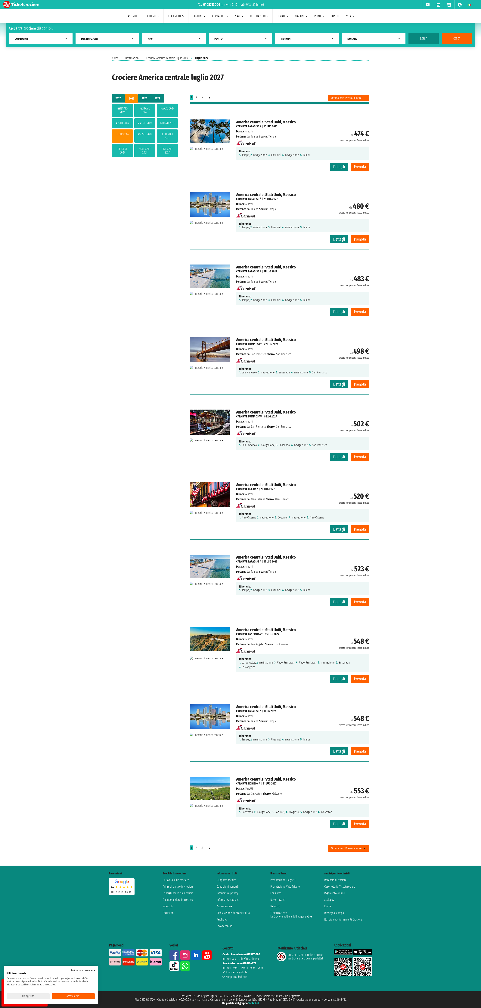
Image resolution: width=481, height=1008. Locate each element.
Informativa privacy (227, 893)
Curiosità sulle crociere (176, 880)
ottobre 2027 (122, 150)
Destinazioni (132, 58)
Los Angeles (257, 644)
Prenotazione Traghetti (283, 880)
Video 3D (167, 906)
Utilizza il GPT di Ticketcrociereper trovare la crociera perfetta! (305, 956)
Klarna (327, 906)
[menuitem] (427, 4)
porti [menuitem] (317, 16)
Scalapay (329, 900)
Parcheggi (222, 919)
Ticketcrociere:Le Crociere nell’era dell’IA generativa (291, 914)
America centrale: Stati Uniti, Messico (266, 122)
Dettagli (339, 166)
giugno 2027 (167, 123)
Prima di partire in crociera (178, 886)
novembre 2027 (145, 150)
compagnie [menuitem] (218, 16)
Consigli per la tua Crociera (178, 893)
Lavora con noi (225, 926)
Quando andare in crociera (178, 900)
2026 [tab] (118, 98)
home (115, 58)
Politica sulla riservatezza (83, 970)
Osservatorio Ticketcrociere (339, 886)
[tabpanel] (145, 131)
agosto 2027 (145, 134)
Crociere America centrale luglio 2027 (167, 58)
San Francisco (258, 354)
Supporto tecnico (226, 880)
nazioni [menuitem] (299, 16)
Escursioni (168, 913)
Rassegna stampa (334, 913)
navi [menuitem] (237, 16)
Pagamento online (334, 893)
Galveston (256, 793)
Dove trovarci (277, 900)
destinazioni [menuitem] (258, 16)
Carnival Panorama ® (249, 634)
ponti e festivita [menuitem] (341, 16)
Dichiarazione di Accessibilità (233, 913)
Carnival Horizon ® (248, 783)
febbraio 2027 (144, 110)
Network (275, 906)
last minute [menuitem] (133, 16)
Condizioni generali (228, 886)
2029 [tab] (157, 98)
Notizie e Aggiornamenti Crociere (343, 919)
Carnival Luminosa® (249, 344)
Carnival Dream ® (247, 489)
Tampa (254, 136)
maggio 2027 (145, 123)
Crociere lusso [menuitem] (176, 16)
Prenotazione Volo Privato (285, 886)
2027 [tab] (131, 98)
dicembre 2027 (167, 150)
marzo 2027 (167, 108)
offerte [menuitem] (152, 16)
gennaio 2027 (122, 110)
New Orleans (258, 499)
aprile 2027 (122, 123)
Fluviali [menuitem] (280, 16)
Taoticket (253, 1003)
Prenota (360, 166)
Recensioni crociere (335, 880)
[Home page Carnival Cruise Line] (246, 141)
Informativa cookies (228, 900)
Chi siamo (275, 893)
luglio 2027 (122, 134)
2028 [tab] (144, 98)
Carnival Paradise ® (248, 126)
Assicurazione (224, 906)
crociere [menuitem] (196, 16)
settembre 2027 (167, 136)
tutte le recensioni (121, 892)
